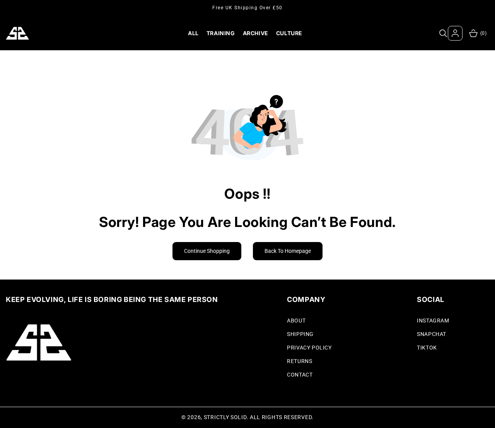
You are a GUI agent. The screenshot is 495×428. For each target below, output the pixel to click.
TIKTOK (427, 347)
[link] (36, 378)
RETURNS (299, 361)
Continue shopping (207, 251)
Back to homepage (288, 251)
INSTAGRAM (433, 320)
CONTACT (299, 375)
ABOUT (296, 320)
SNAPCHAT (431, 334)
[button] (443, 33)
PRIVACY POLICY (309, 347)
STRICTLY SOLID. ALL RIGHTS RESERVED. (259, 417)
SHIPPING (300, 334)
